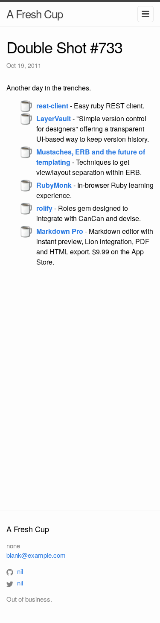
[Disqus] (80, 388)
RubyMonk (54, 185)
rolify (44, 208)
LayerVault (53, 118)
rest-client (52, 106)
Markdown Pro (59, 231)
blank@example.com (36, 554)
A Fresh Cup (34, 13)
